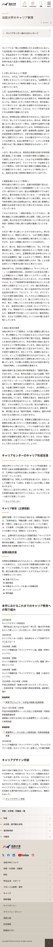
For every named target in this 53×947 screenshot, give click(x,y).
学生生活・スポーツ (12, 880)
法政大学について (11, 862)
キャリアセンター (13, 501)
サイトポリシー (10, 905)
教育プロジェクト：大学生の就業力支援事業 (25, 702)
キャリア (7, 893)
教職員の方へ (9, 930)
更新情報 (7, 899)
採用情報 (7, 924)
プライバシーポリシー (12, 911)
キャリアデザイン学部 (15, 799)
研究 (5, 874)
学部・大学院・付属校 (12, 868)
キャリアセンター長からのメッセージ (22, 33)
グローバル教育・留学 (12, 887)
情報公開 (7, 918)
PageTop (49, 943)
